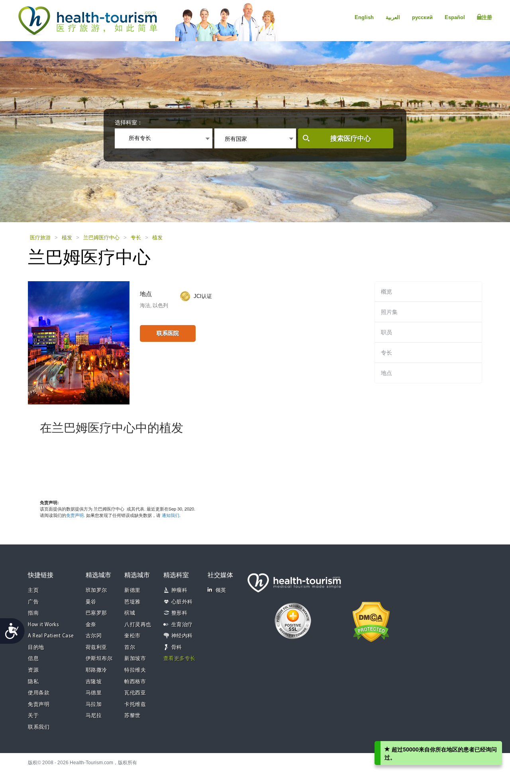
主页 (33, 590)
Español (455, 17)
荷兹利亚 (96, 647)
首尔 (129, 647)
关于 (33, 715)
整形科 (179, 613)
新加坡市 (135, 658)
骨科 (176, 647)
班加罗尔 (96, 590)
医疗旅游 (40, 238)
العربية (393, 17)
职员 (386, 332)
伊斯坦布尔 (99, 658)
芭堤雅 (132, 602)
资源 (33, 670)
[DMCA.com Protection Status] (371, 621)
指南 (33, 613)
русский (422, 17)
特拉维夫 (135, 670)
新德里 (132, 590)
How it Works (43, 624)
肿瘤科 (179, 590)
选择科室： (129, 122)
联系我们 (38, 727)
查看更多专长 (179, 658)
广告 (33, 602)
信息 (33, 658)
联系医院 (168, 333)
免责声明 (75, 515)
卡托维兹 (135, 704)
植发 (67, 238)
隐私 (33, 681)
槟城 (129, 613)
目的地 (36, 647)
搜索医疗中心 (350, 138)
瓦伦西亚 (135, 693)
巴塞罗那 (96, 613)
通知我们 (170, 515)
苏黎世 (132, 715)
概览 (386, 291)
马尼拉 (94, 715)
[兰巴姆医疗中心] (78, 342)
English (364, 17)
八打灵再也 (137, 624)
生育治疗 (182, 624)
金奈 (91, 624)
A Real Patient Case (51, 636)
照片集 (389, 312)
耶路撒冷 (96, 670)
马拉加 (94, 704)
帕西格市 (135, 681)
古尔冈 (94, 636)
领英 (221, 590)
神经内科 (182, 636)
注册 (487, 17)
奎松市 (132, 636)
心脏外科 (182, 602)
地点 (386, 373)
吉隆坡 (94, 681)
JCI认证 (203, 296)
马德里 (94, 693)
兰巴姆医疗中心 (101, 238)
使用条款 (38, 693)
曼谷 (91, 602)
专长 (136, 238)
